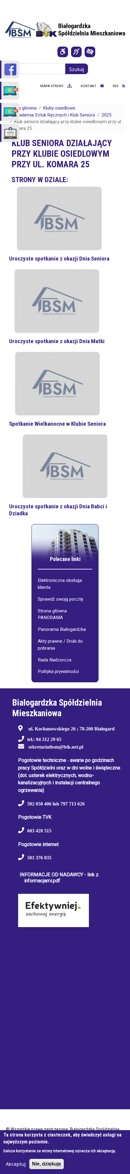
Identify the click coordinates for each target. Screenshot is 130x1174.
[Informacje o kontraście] (90, 52)
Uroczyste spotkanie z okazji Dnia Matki (57, 341)
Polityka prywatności (58, 671)
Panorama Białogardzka (62, 629)
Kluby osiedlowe (59, 108)
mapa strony (52, 86)
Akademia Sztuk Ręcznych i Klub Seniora (54, 115)
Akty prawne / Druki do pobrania (60, 644)
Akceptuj (16, 1164)
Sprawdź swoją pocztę (60, 599)
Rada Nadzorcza (54, 660)
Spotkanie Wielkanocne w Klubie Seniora (57, 423)
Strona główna (22, 108)
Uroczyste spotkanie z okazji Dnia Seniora (59, 258)
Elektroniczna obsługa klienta (60, 584)
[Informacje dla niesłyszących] (76, 52)
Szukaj (76, 69)
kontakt (89, 86)
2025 (106, 115)
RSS (116, 86)
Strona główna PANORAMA (52, 614)
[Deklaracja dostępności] (62, 52)
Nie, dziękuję (46, 1163)
